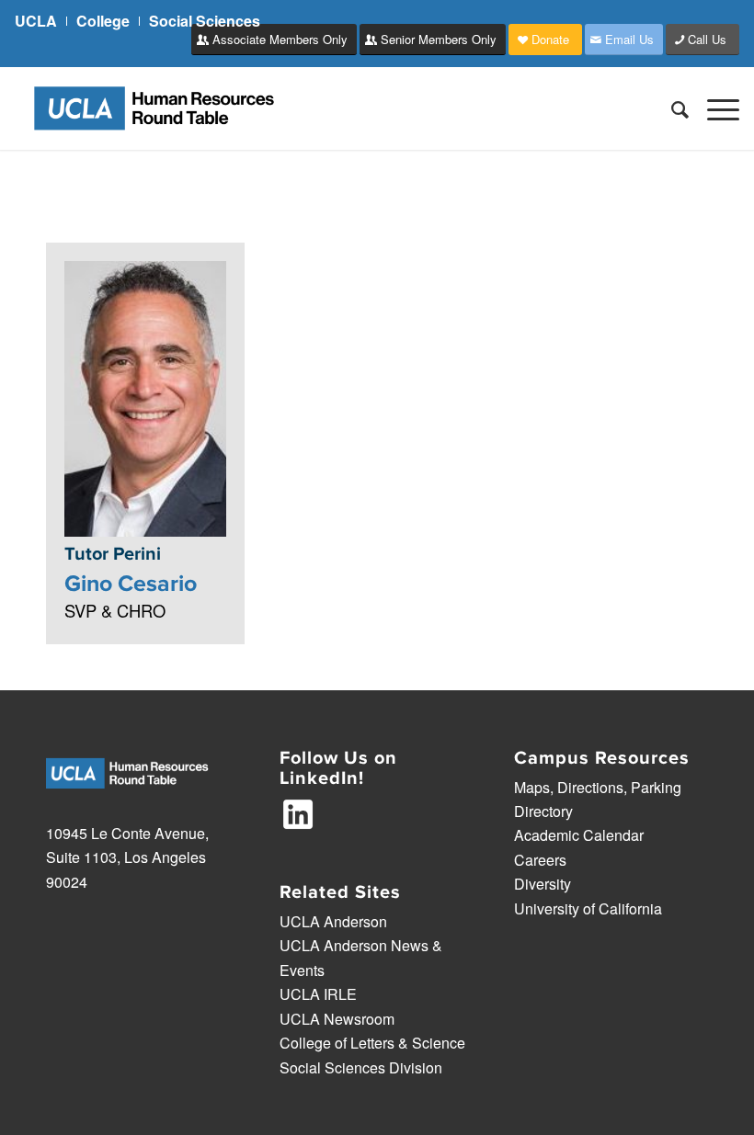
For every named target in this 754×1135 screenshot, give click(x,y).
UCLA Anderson (333, 921)
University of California (588, 908)
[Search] (671, 108)
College (103, 20)
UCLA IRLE (318, 993)
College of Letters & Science (372, 1042)
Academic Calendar (579, 835)
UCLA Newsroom (337, 1018)
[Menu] (714, 108)
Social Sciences (204, 20)
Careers (540, 859)
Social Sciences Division (361, 1067)
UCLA (36, 20)
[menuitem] (41, 21)
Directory (543, 811)
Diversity (542, 883)
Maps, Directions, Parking (597, 787)
